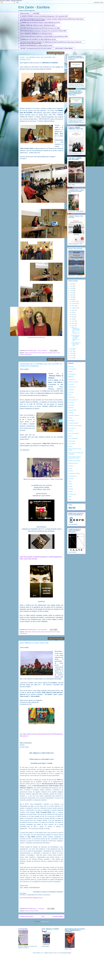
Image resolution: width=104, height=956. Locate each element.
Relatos (70, 483)
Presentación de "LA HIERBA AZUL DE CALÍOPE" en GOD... (75, 337)
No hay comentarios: (43, 350)
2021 (71, 295)
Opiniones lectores (73, 463)
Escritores (32, 910)
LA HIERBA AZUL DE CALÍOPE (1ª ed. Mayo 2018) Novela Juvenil (38, 39)
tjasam (55, 952)
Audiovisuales (28, 631)
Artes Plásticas (72, 369)
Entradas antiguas (58, 916)
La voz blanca (72, 428)
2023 (71, 290)
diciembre (74, 301)
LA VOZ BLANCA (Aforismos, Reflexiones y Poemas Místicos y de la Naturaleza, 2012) (44, 36)
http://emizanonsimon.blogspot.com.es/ (31, 897)
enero (73, 325)
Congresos (71, 389)
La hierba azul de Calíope (75, 425)
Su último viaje (72, 494)
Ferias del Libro (72, 410)
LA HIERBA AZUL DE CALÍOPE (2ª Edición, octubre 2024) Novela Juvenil (40, 22)
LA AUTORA (36, 13)
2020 (71, 297)
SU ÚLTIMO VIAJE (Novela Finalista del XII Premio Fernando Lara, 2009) (40, 28)
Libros (70, 436)
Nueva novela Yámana (74, 460)
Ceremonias (71, 379)
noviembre (74, 303)
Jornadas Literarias (73, 423)
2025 (71, 286)
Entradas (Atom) (45, 921)
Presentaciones (28, 354)
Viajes (70, 499)
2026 (71, 284)
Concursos (71, 384)
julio (73, 312)
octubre (74, 305)
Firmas (70, 418)
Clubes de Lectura (29, 352)
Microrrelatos (71, 443)
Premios (70, 470)
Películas (70, 465)
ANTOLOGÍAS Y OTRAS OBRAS (64, 48)
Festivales (71, 412)
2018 (71, 348)
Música (36, 910)
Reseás (70, 486)
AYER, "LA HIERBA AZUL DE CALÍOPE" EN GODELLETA (75, 330)
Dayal (69, 394)
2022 (71, 292)
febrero (74, 323)
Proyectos (71, 478)
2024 (71, 288)
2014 (71, 357)
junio (73, 314)
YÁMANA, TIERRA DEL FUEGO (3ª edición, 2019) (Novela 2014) (37, 25)
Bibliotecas (71, 376)
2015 (71, 355)
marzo (73, 321)
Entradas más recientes (26, 916)
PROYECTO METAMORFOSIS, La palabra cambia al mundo (36, 45)
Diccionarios (71, 397)
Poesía (70, 468)
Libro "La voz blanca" (73, 433)
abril (73, 319)
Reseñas (70, 489)
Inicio (43, 916)
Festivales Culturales (73, 415)
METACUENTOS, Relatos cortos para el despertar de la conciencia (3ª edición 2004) (43, 30)
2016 (71, 353)
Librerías (70, 430)
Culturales (71, 392)
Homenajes (71, 420)
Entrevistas (71, 405)
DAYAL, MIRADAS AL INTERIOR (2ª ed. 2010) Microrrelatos (36, 33)
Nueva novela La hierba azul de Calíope (43, 352)
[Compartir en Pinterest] (56, 350)
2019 (71, 299)
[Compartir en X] (53, 350)
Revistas (70, 491)
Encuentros (71, 402)
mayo (73, 316)
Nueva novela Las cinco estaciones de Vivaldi (74, 457)
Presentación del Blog (74, 473)
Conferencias (71, 387)
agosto (73, 310)
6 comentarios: (41, 908)
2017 (71, 351)
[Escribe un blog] (52, 350)
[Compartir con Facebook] (55, 350)
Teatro (70, 496)
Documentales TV (73, 399)
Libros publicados (72, 438)
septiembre (75, 307)
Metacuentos (71, 441)
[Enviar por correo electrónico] (50, 350)
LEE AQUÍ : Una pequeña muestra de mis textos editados (36, 48)
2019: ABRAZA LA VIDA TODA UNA (34, 643)
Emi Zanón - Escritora (34, 7)
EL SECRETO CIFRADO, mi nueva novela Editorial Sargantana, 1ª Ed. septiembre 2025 (44, 16)
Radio (69, 481)
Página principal (24, 13)
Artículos (27, 910)
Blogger (69, 952)
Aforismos (71, 366)
